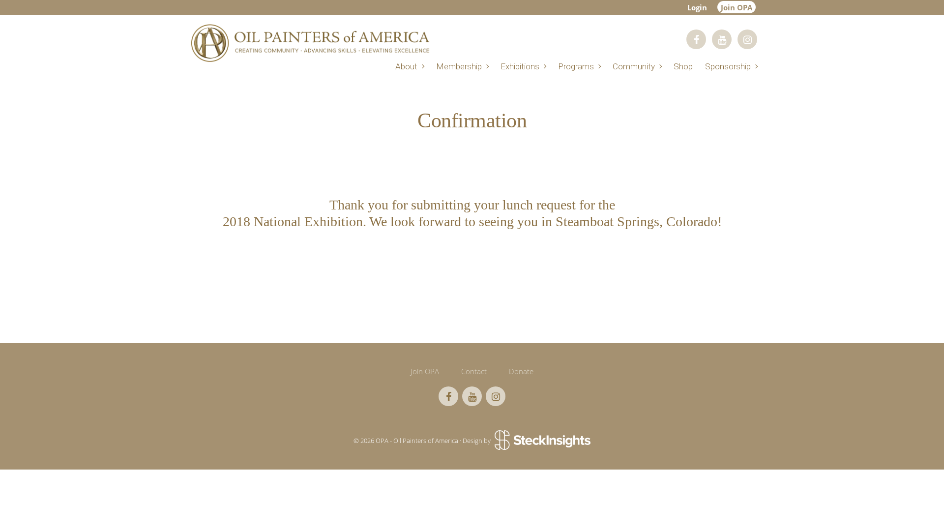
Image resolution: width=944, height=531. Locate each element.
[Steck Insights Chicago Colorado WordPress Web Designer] (541, 441)
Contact (474, 371)
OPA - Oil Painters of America (310, 43)
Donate (521, 371)
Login (697, 7)
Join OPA (736, 7)
